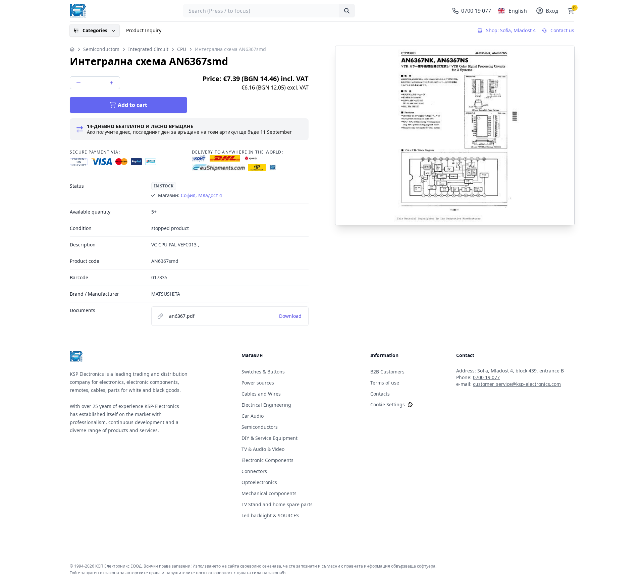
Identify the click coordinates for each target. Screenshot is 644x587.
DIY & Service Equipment (269, 438)
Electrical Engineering (266, 405)
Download (290, 316)
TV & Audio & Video (262, 449)
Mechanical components (269, 493)
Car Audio (252, 416)
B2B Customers (387, 371)
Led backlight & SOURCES (270, 515)
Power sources (257, 382)
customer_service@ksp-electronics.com (517, 384)
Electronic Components (267, 460)
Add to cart (132, 105)
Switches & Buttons (263, 371)
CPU (181, 49)
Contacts (380, 394)
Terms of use (384, 382)
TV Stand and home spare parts (277, 504)
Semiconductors (101, 49)
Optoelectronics (259, 482)
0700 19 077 (486, 377)
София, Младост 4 (201, 195)
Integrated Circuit (148, 49)
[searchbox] (269, 10)
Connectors (254, 471)
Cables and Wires (261, 394)
